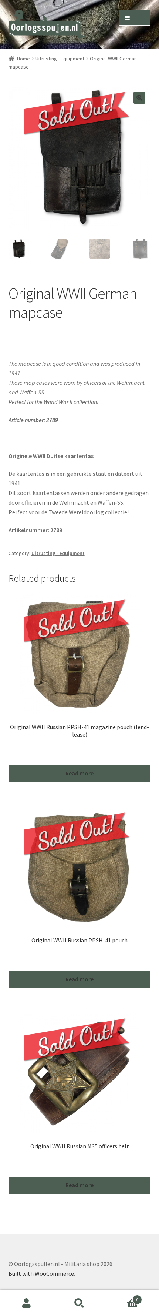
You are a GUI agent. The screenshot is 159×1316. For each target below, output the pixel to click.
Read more (79, 773)
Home (23, 58)
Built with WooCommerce (41, 1273)
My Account (26, 1303)
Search (79, 1303)
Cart (122, 1297)
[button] (139, 98)
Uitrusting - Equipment (59, 58)
